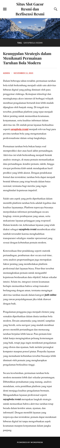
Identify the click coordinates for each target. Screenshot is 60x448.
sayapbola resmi (19, 129)
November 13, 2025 (23, 73)
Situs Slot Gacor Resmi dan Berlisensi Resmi (30, 8)
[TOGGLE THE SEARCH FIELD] (55, 9)
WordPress (37, 442)
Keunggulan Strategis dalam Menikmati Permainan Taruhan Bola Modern (27, 58)
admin (6, 73)
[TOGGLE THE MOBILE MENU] (5, 9)
